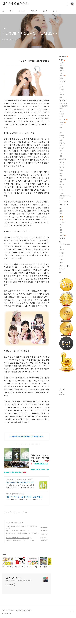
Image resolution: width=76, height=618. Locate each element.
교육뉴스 (62, 193)
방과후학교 (62, 143)
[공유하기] (10, 512)
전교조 (61, 173)
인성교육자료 (62, 179)
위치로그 (34, 11)
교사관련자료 (62, 119)
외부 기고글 (62, 238)
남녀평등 (62, 92)
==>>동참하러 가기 (41, 464)
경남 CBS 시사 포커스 (65, 196)
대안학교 (62, 167)
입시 (61, 97)
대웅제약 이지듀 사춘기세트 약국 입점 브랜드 (24, 497)
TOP (72, 611)
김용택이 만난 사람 (64, 266)
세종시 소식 (62, 269)
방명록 (45, 11)
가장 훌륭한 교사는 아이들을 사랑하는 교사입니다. (18, 580)
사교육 (61, 108)
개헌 (61, 247)
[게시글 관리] (13, 512)
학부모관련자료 (63, 100)
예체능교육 (62, 138)
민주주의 (61, 263)
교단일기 (62, 148)
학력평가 (62, 130)
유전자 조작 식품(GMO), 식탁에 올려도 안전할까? (21, 533)
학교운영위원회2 (64, 106)
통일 (60, 272)
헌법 (60, 241)
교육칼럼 (62, 122)
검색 (67, 3)
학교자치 (62, 73)
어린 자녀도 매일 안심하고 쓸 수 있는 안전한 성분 (24, 499)
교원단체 (61, 170)
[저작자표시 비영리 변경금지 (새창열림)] (26, 512)
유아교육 (62, 164)
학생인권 (62, 94)
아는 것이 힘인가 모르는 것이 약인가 (17, 538)
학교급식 (62, 89)
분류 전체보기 (63, 56)
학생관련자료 (62, 81)
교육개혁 (62, 75)
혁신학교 (62, 70)
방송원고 (62, 198)
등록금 (61, 116)
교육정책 (61, 60)
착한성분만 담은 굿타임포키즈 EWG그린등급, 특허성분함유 (20, 482)
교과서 (61, 140)
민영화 (61, 225)
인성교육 (62, 184)
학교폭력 (62, 87)
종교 (60, 208)
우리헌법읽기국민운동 (65, 244)
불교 (61, 213)
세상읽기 (62, 235)
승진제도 (62, 63)
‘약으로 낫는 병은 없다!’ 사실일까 (16, 531)
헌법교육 (62, 249)
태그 (11, 11)
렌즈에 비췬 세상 (63, 205)
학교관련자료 (62, 159)
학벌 (61, 153)
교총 (61, 176)
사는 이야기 (62, 222)
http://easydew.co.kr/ (13, 494)
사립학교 (62, 145)
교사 (61, 127)
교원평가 (62, 65)
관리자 (55, 11)
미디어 (61, 227)
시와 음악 (61, 253)
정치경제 (61, 256)
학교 (61, 132)
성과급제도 (62, 68)
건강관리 (8, 522)
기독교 (61, 211)
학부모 (61, 125)
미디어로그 (21, 11)
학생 (61, 84)
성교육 (61, 78)
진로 (61, 187)
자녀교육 (62, 113)
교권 (61, 151)
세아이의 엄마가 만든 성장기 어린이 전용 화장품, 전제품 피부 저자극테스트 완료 (20, 486)
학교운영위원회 (63, 103)
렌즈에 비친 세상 (63, 201)
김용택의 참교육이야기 (16, 3)
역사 (61, 232)
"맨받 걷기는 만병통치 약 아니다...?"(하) (18, 540)
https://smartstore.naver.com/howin (17, 479)
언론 (61, 156)
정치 (60, 217)
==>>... (16, 472)
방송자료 (61, 190)
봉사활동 (62, 135)
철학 (61, 182)
